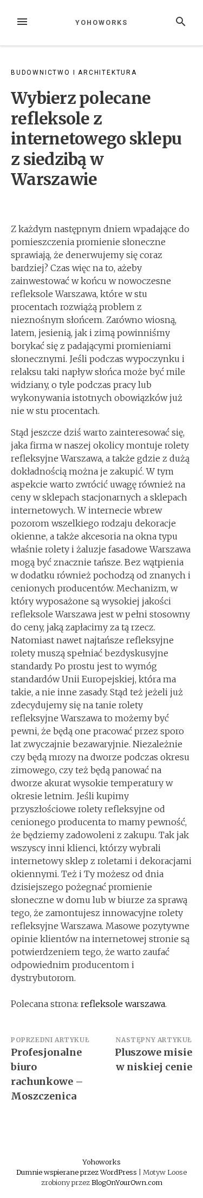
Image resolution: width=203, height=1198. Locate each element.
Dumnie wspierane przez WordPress (77, 1172)
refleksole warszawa (123, 1003)
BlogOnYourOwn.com (126, 1182)
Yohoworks (101, 22)
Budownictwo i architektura (74, 72)
